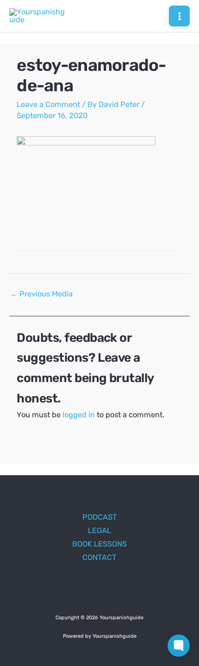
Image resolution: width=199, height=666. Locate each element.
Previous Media (41, 293)
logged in (78, 414)
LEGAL (99, 530)
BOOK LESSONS (99, 544)
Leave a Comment (48, 104)
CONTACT (99, 557)
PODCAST (99, 517)
